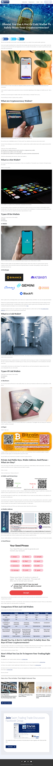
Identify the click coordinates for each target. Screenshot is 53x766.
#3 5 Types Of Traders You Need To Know (25, 695)
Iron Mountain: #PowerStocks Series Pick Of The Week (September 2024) (8, 696)
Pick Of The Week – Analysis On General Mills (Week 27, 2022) (43, 696)
